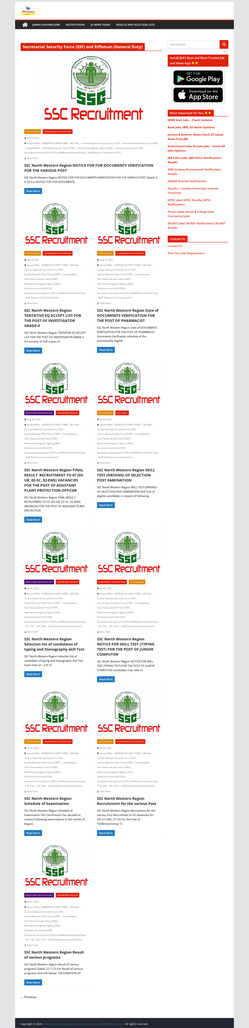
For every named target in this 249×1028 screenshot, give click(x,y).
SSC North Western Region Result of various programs (54, 955)
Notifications (75, 24)
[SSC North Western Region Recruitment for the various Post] (127, 712)
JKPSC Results (192, 200)
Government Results (67, 413)
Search (224, 44)
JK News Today (100, 24)
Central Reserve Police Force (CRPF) (140, 143)
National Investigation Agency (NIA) (95, 148)
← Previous (28, 997)
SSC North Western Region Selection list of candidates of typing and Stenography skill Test (54, 644)
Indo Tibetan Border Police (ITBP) (58, 148)
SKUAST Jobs (176, 223)
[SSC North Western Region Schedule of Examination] (55, 712)
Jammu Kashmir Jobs (46, 24)
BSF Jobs (75, 143)
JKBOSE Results (178, 181)
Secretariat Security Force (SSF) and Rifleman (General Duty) (54, 152)
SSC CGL (30, 626)
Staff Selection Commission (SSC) (104, 152)
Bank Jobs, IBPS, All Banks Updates (191, 127)
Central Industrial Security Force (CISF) (100, 143)
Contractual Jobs (179, 216)
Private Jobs (175, 211)
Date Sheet (122, 413)
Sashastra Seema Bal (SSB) (129, 148)
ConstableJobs (33, 148)
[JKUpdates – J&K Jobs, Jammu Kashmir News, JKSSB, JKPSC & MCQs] (25, 24)
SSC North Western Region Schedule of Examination (48, 801)
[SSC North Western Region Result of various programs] (55, 866)
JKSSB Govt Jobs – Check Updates (190, 120)
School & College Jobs (199, 211)
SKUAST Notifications (199, 223)
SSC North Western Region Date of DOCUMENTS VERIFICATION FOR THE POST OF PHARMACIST (128, 315)
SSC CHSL (41, 626)
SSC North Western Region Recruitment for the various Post (126, 801)
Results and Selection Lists (135, 24)
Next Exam (32, 158)
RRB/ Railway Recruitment (185, 169)
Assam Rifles (33, 143)
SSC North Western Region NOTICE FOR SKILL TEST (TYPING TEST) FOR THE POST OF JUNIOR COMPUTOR (125, 647)
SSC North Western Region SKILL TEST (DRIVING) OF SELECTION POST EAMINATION (126, 475)
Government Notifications (57, 131)
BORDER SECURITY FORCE (55, 143)
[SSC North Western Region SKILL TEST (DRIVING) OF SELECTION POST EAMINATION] (127, 384)
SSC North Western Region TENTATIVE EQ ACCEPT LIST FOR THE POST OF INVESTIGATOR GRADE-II (52, 318)
